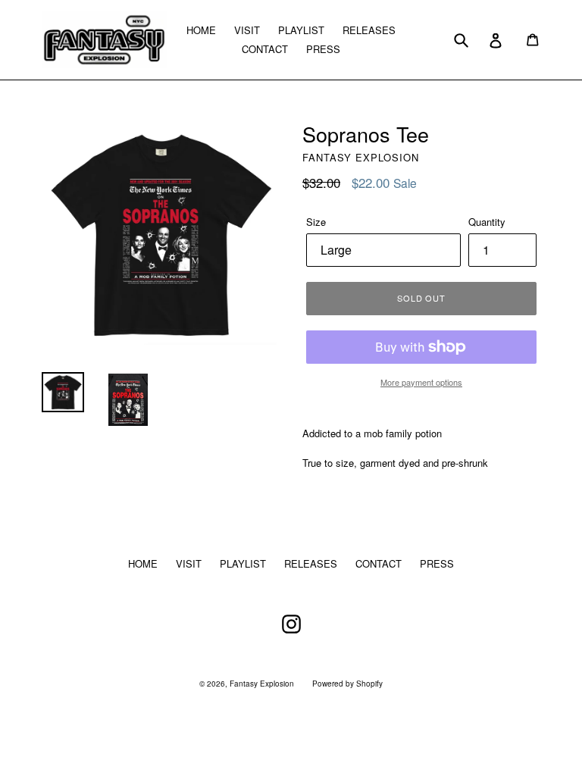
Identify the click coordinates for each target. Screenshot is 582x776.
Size (316, 221)
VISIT (247, 30)
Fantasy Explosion (262, 683)
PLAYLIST (301, 30)
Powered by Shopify (347, 683)
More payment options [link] (421, 382)
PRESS (323, 49)
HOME (201, 30)
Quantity (486, 221)
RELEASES (369, 30)
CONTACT (265, 49)
